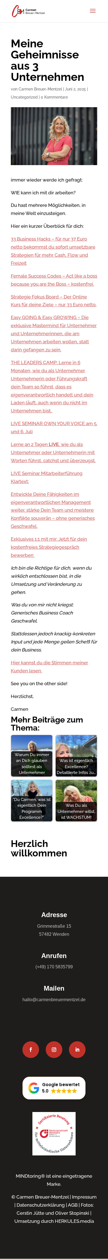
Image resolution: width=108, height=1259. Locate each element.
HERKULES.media (74, 1221)
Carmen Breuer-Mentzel (40, 89)
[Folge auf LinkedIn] (77, 1049)
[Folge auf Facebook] (30, 1049)
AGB (73, 1205)
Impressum (84, 1197)
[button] (54, 1088)
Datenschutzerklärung (41, 1205)
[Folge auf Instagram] (54, 1049)
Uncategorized (24, 97)
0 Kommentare (54, 97)
